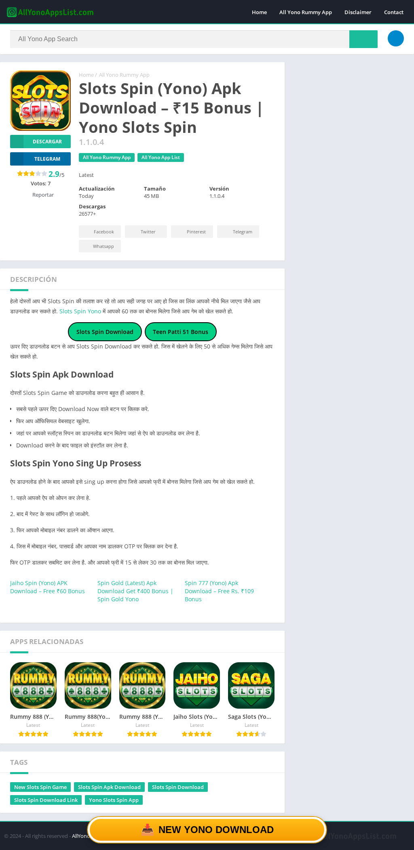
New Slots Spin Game (40, 787)
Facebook (104, 232)
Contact (393, 12)
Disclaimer (358, 12)
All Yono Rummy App (305, 12)
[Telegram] (396, 38)
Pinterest (196, 232)
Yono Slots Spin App (114, 800)
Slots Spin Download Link (46, 800)
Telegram (242, 232)
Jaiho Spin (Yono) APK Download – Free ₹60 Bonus (47, 587)
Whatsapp (103, 246)
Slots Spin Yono (80, 311)
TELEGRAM (47, 158)
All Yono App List (161, 157)
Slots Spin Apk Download (109, 787)
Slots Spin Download (178, 787)
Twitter (148, 232)
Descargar (47, 141)
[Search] (363, 39)
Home (259, 12)
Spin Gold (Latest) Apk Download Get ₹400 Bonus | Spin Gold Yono (135, 591)
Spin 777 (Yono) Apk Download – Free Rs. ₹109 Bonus (219, 591)
